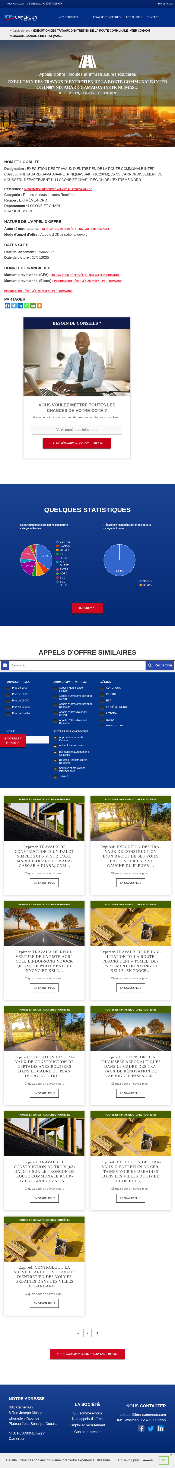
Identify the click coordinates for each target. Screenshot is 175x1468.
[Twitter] (14, 305)
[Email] (33, 305)
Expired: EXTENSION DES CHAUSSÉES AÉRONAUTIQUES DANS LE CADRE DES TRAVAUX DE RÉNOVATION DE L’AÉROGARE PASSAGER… (131, 1066)
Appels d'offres (21, 30)
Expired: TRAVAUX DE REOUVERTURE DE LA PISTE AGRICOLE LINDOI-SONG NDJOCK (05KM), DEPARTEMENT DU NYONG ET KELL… (44, 961)
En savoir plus (44, 882)
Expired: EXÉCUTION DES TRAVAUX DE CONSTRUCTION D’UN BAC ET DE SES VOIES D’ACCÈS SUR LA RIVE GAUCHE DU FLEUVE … (131, 856)
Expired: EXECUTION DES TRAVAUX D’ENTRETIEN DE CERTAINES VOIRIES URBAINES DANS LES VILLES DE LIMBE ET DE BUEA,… (131, 1171)
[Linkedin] (20, 305)
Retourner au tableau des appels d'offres (87, 1354)
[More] (39, 305)
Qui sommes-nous (87, 1413)
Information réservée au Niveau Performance (58, 189)
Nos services (68, 17)
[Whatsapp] (26, 305)
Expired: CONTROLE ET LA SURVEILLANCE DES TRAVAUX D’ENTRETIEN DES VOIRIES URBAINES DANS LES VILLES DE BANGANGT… (44, 1276)
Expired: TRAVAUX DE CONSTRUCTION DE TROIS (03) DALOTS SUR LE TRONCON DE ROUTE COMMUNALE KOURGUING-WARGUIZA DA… (44, 1171)
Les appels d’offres (106, 17)
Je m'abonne (87, 607)
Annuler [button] (149, 1460)
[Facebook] (7, 305)
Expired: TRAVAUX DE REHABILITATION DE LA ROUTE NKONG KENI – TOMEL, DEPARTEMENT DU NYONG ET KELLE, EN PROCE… (130, 961)
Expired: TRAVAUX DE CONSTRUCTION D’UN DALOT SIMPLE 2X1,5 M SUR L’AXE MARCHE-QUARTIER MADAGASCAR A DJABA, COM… (44, 856)
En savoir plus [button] (129, 1460)
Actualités (133, 17)
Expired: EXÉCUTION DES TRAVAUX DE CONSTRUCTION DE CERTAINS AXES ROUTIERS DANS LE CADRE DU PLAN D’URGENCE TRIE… (44, 1066)
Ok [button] (164, 1460)
